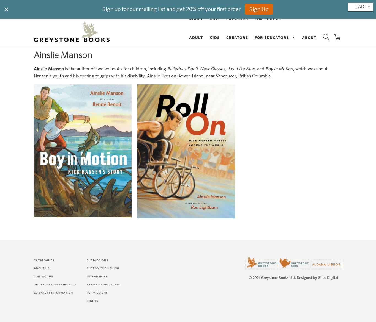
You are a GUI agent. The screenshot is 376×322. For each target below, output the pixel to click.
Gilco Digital (328, 278)
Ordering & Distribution (55, 284)
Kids (214, 38)
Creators (237, 38)
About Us (42, 268)
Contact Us (43, 276)
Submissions (97, 260)
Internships (97, 276)
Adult (196, 38)
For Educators (272, 38)
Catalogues (44, 260)
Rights (92, 301)
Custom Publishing (103, 268)
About (309, 38)
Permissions (97, 293)
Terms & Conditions (103, 284)
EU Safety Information (53, 293)
